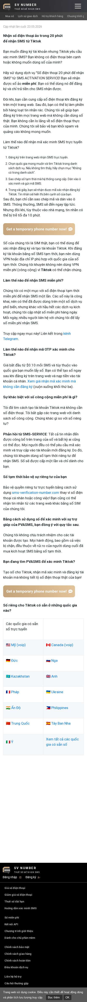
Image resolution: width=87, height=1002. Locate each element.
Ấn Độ (16, 708)
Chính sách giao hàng (17, 953)
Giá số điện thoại (14, 888)
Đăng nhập (10, 877)
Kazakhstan (20, 676)
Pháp (15, 692)
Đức (14, 660)
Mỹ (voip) (18, 645)
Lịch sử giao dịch (28, 16)
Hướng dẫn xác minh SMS (20, 908)
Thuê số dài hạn (14, 901)
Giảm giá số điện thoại (18, 894)
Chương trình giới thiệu (18, 931)
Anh (54, 676)
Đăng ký (31, 877)
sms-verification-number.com (35, 492)
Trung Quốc (20, 723)
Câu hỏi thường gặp (16, 983)
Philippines (59, 708)
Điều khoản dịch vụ (16, 967)
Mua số (9, 16)
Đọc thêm (54, 997)
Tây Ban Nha (61, 723)
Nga (54, 660)
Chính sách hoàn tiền (17, 960)
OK (67, 997)
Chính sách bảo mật (16, 947)
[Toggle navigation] (78, 6)
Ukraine (57, 692)
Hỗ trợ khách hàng (52, 16)
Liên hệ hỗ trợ (12, 976)
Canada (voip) (62, 645)
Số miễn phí (11, 917)
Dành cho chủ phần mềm (19, 937)
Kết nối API (11, 924)
